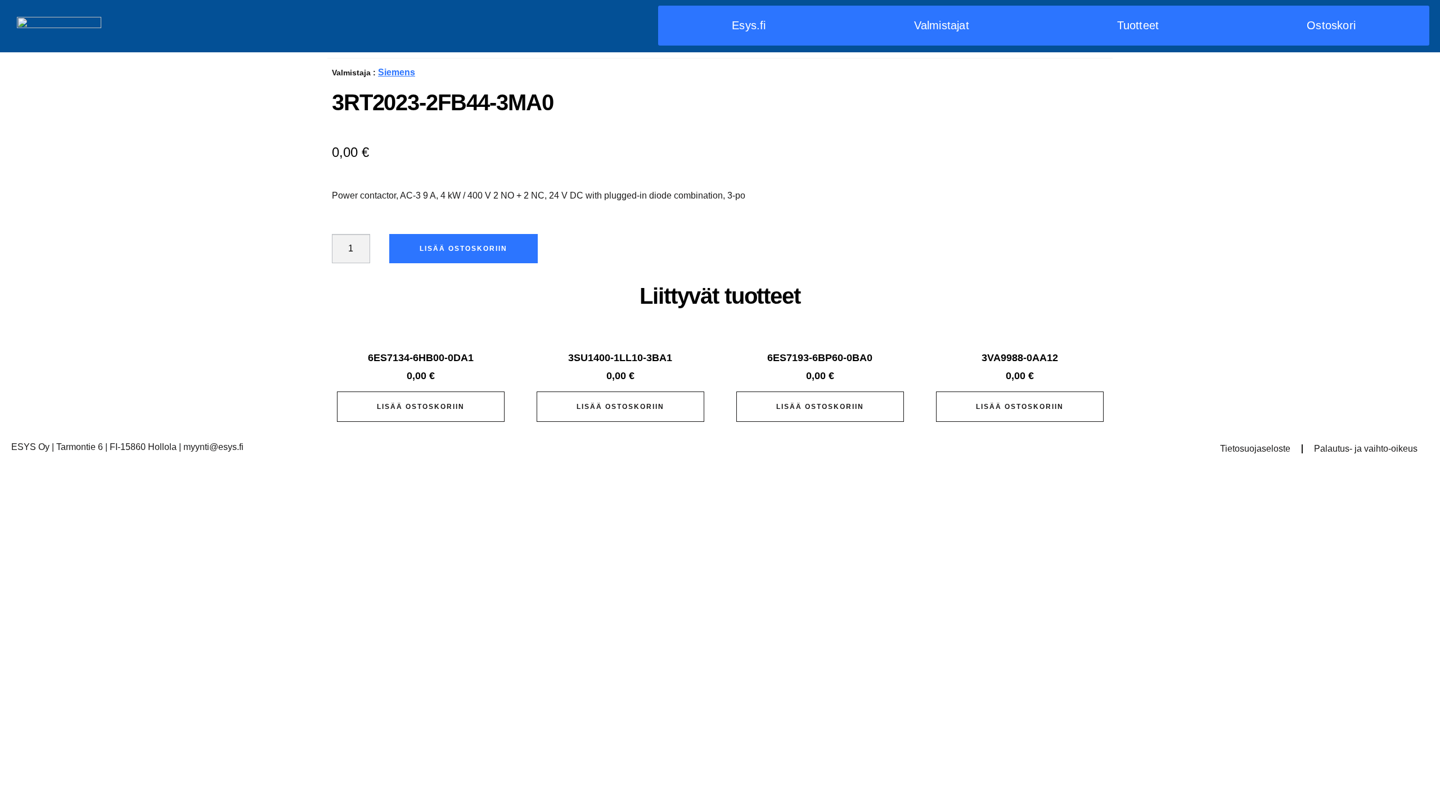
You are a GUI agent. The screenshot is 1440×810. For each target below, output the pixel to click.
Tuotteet (1138, 25)
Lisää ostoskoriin (463, 249)
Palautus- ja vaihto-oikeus (1366, 448)
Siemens (396, 72)
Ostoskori (1331, 25)
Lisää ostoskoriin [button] (421, 407)
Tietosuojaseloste (1255, 448)
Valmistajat (941, 25)
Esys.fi (749, 25)
